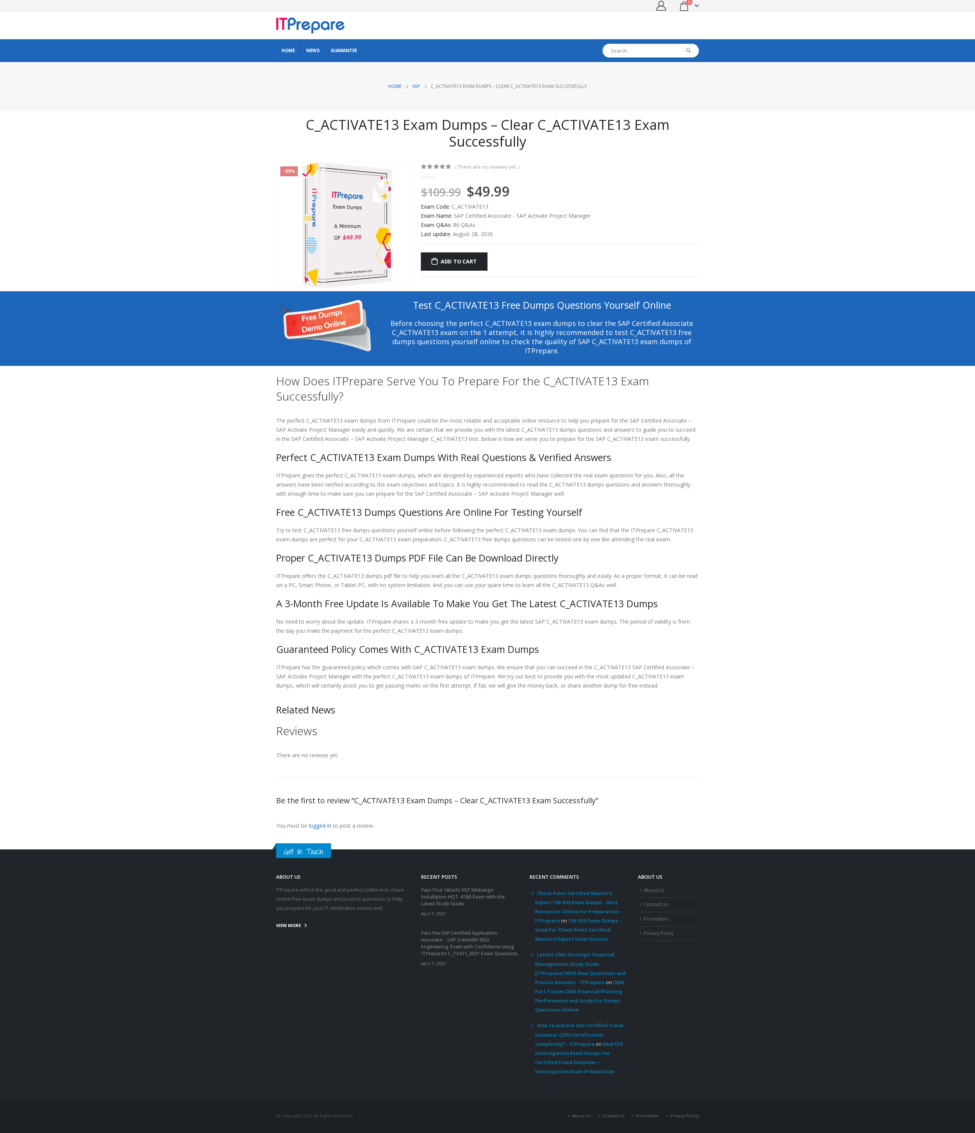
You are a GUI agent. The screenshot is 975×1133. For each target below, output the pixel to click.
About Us (654, 890)
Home (288, 50)
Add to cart (459, 261)
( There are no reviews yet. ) (487, 166)
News (312, 50)
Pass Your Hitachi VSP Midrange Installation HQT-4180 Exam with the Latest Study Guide (463, 897)
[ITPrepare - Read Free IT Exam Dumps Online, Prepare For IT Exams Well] (310, 26)
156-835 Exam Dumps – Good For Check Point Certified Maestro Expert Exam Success (578, 930)
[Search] (688, 50)
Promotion (656, 919)
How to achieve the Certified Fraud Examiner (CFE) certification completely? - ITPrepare (579, 1034)
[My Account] (661, 6)
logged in (320, 825)
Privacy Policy (658, 933)
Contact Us (656, 904)
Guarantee (344, 50)
